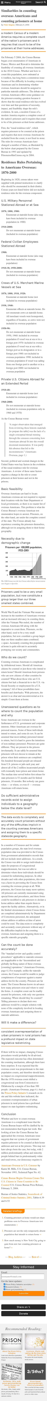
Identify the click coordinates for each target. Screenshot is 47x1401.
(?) (33, 1284)
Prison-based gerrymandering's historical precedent (35, 1383)
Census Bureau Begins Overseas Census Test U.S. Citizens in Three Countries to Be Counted (22, 1181)
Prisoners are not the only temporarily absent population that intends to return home (24, 1232)
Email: (4, 1272)
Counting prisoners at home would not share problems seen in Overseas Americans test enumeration (24, 1221)
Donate (23, 1313)
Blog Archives (15, 1256)
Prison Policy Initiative (16, 1092)
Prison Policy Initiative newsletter (20, 1284)
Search (39, 2)
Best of (35, 1256)
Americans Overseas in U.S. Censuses (19, 1165)
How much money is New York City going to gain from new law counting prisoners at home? (24, 1244)
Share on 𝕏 (23, 1307)
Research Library (14, 1287)
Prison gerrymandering (16, 1289)
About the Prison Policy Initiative (11, 1352)
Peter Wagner (9, 25)
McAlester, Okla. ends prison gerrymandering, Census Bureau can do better (11, 1384)
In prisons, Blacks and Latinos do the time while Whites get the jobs (35, 1353)
